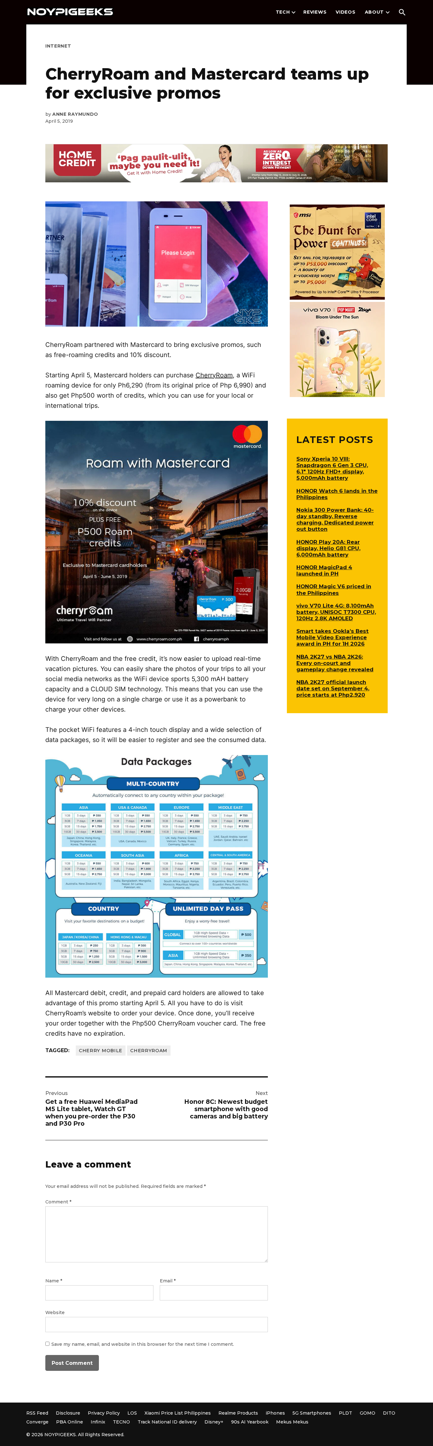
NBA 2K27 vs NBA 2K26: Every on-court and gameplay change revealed (334, 663)
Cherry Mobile (100, 1050)
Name (53, 1281)
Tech (283, 12)
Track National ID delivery (167, 1422)
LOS (132, 1413)
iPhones (275, 1413)
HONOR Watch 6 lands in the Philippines (337, 494)
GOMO (367, 1413)
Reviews (314, 12)
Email (168, 1281)
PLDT (345, 1413)
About (374, 12)
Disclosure (68, 1413)
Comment (58, 1202)
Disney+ (213, 1422)
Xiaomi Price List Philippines (178, 1413)
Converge (37, 1422)
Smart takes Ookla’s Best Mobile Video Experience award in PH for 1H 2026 (332, 637)
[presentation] (293, 12)
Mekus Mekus (292, 1422)
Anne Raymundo (75, 114)
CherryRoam (214, 375)
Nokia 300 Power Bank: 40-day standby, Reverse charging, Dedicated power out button (335, 519)
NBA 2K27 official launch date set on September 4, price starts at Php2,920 (332, 688)
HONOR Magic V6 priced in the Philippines (333, 589)
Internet (58, 46)
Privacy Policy (104, 1413)
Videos (345, 12)
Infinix (98, 1422)
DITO (389, 1413)
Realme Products (238, 1413)
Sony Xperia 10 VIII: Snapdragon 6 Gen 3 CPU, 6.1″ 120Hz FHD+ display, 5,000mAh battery (332, 468)
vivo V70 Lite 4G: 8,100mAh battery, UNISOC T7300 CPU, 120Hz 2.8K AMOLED (336, 612)
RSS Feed (37, 1413)
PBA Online (69, 1422)
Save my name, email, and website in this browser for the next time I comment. (142, 1344)
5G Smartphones (312, 1413)
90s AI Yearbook (249, 1422)
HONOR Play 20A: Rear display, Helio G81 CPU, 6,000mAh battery (328, 548)
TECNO (121, 1422)
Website (55, 1312)
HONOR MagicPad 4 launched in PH (324, 570)
